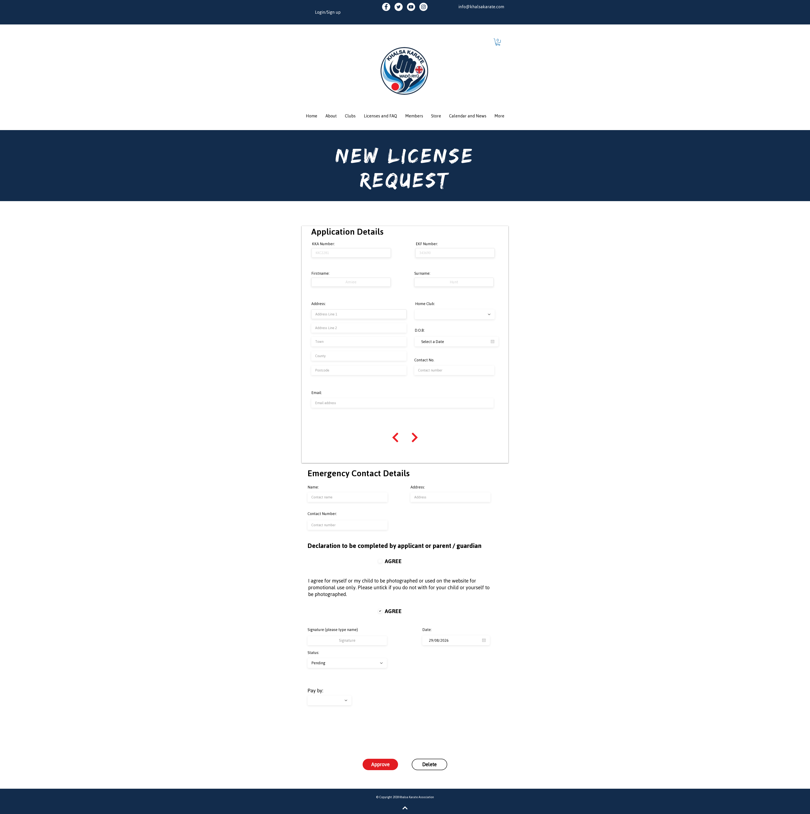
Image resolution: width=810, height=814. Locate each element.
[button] (498, 42)
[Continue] (395, 437)
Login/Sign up (328, 12)
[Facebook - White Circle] (386, 7)
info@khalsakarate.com (481, 6)
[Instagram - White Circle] (423, 7)
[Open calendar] (492, 341)
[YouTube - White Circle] (411, 7)
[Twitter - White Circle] (398, 7)
